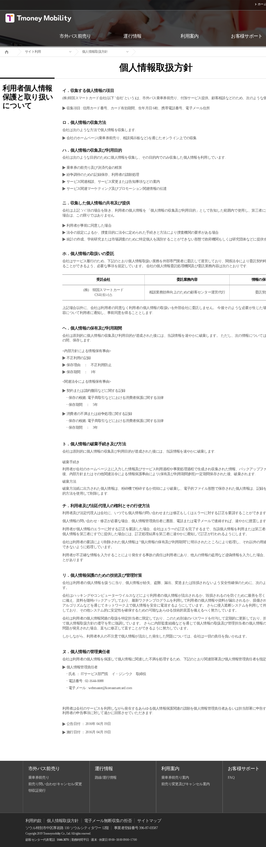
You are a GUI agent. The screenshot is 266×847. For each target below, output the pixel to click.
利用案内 (170, 768)
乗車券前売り (38, 777)
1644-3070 (63, 840)
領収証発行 (37, 790)
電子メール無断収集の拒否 (108, 820)
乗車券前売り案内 (175, 777)
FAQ (231, 777)
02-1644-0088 (94, 681)
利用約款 (33, 820)
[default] (160, 52)
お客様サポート (243, 768)
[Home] (8, 51)
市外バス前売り (44, 768)
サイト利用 (33, 51)
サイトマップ (149, 820)
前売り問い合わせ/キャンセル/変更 (55, 784)
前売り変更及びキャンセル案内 (185, 784)
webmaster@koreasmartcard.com (110, 688)
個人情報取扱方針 (95, 51)
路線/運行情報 (105, 777)
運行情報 (104, 768)
